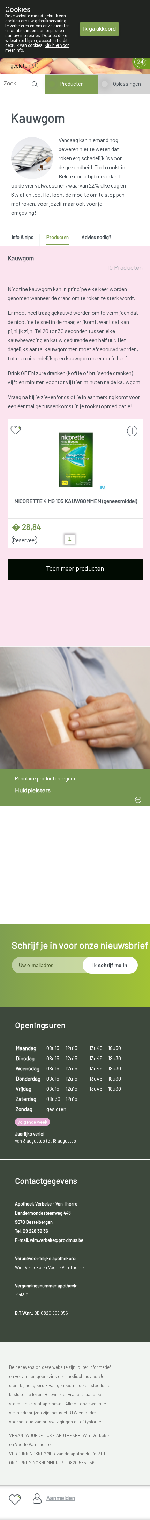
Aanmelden (60, 1497)
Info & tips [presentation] (22, 237)
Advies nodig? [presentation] (96, 237)
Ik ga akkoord (99, 29)
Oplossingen (127, 83)
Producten (72, 83)
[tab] (25, 239)
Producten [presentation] (57, 237)
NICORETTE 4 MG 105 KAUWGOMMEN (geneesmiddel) (75, 500)
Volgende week (32, 1122)
